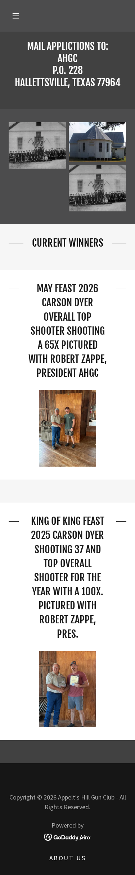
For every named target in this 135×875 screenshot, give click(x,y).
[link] (67, 70)
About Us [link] (67, 858)
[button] (16, 16)
